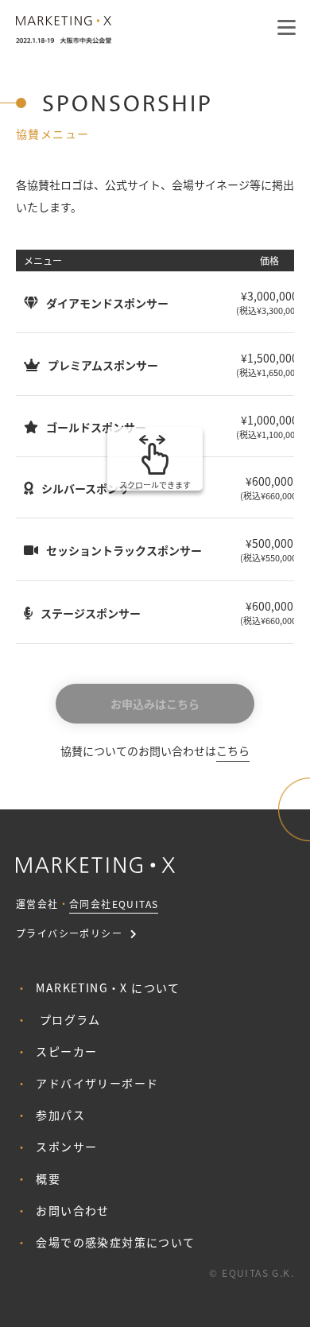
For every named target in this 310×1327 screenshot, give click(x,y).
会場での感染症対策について (115, 1242)
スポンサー (66, 1146)
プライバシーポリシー (69, 933)
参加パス (60, 1115)
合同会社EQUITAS (113, 903)
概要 (48, 1178)
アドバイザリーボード (97, 1083)
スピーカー (66, 1051)
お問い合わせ (72, 1210)
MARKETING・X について (108, 987)
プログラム (70, 1019)
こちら (233, 751)
